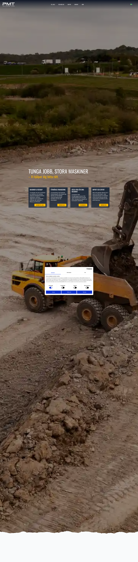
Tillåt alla (84, 292)
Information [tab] (69, 272)
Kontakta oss (62, 205)
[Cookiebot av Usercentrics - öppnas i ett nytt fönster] (87, 269)
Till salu (53, 4)
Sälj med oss (61, 4)
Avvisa (53, 292)
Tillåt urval (69, 292)
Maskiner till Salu (40, 205)
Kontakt (76, 4)
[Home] (9, 4)
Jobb (83, 4)
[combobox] (132, 4)
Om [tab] (85, 272)
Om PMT (69, 4)
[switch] (62, 288)
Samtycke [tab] (53, 272)
